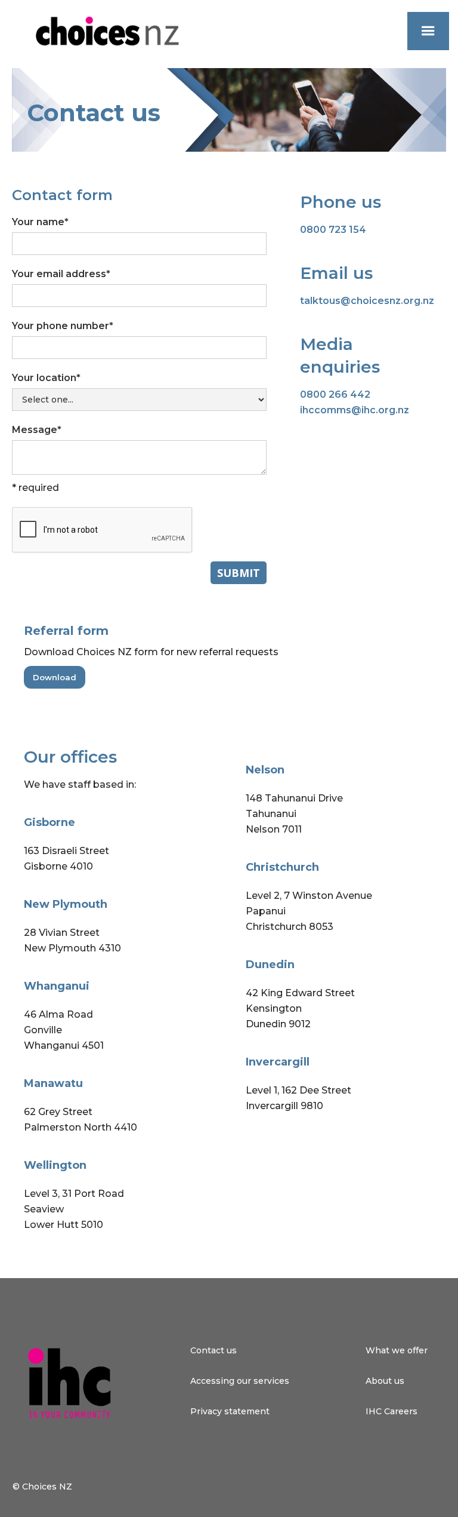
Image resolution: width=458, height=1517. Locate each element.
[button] (428, 31)
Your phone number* (62, 325)
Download (54, 677)
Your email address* (61, 274)
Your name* (40, 222)
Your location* (46, 377)
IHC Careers (391, 1411)
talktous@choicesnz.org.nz (367, 300)
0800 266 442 (335, 394)
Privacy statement (230, 1411)
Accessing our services (239, 1380)
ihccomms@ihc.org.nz (354, 410)
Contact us (213, 1350)
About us (385, 1380)
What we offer (397, 1350)
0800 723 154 (333, 229)
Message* (36, 429)
